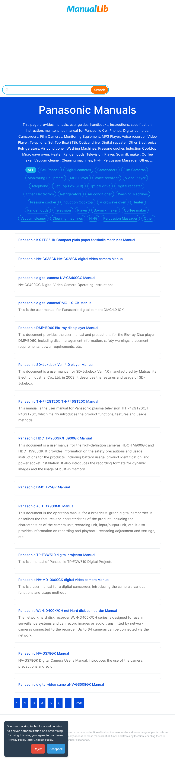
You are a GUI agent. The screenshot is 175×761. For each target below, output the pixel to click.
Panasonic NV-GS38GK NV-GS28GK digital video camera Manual (71, 259)
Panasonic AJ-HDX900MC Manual (46, 506)
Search (99, 90)
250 (79, 703)
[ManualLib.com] (87, 8)
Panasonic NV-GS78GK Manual (43, 653)
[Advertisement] (87, 51)
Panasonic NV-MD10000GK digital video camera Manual (63, 580)
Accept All (56, 749)
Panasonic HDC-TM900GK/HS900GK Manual (55, 438)
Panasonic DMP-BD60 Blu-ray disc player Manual (58, 328)
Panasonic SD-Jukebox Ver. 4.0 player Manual (55, 364)
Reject (38, 749)
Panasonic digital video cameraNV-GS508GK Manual (61, 684)
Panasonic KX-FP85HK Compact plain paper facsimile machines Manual (76, 240)
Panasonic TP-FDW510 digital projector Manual (56, 555)
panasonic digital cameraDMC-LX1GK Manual (55, 303)
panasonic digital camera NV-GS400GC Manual (56, 278)
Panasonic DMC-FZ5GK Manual (44, 487)
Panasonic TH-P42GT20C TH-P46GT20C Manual (58, 401)
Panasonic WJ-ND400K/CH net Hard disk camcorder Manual (67, 610)
